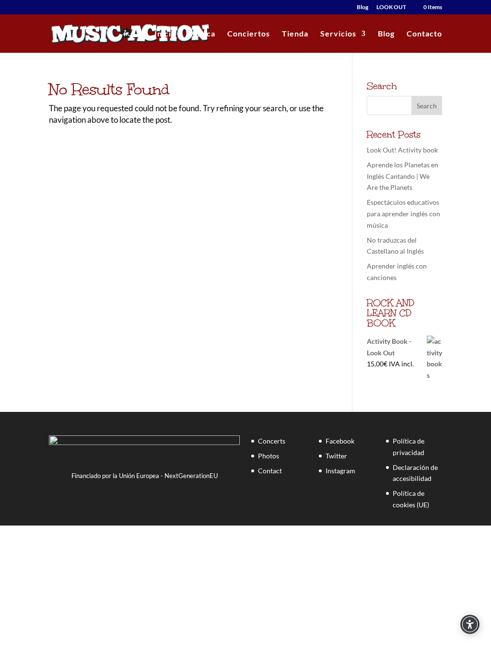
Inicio (165, 34)
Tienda (295, 34)
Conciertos (248, 34)
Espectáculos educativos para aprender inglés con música (403, 213)
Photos (268, 456)
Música (201, 34)
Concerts (271, 441)
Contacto (424, 34)
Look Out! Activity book (402, 150)
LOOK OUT (391, 7)
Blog (362, 7)
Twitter (336, 456)
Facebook (340, 441)
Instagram (340, 471)
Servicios (338, 34)
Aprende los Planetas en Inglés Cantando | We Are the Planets (402, 176)
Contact (270, 471)
